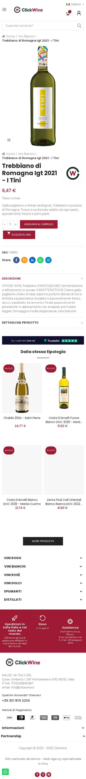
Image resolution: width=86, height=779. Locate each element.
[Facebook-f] (37, 774)
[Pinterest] (48, 774)
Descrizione (11, 279)
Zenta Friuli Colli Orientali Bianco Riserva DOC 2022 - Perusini (64, 504)
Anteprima (32, 370)
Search (79, 25)
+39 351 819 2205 (16, 700)
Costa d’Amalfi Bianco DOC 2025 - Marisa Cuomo (22, 502)
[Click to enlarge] (9, 140)
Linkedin (32, 260)
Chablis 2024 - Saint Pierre (22, 418)
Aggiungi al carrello (38, 224)
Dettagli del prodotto (20, 323)
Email (24, 260)
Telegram (48, 260)
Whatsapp (40, 260)
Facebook (16, 260)
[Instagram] (43, 774)
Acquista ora (19, 234)
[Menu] (4, 9)
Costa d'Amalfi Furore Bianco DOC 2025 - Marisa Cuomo (64, 422)
